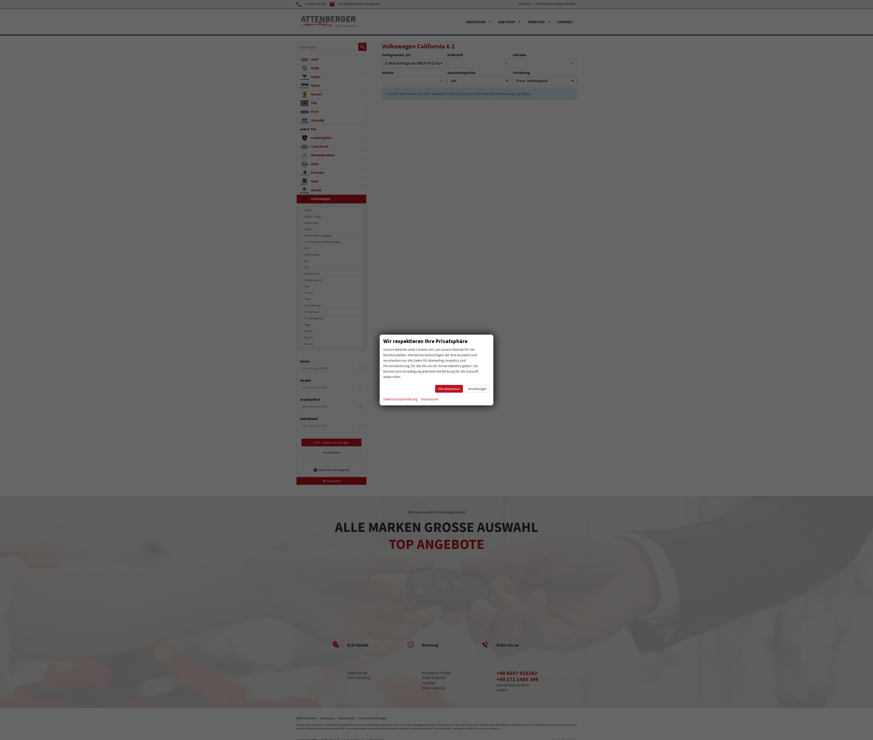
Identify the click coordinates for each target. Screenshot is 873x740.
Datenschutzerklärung (400, 399)
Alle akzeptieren (449, 389)
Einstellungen (477, 389)
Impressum (429, 399)
